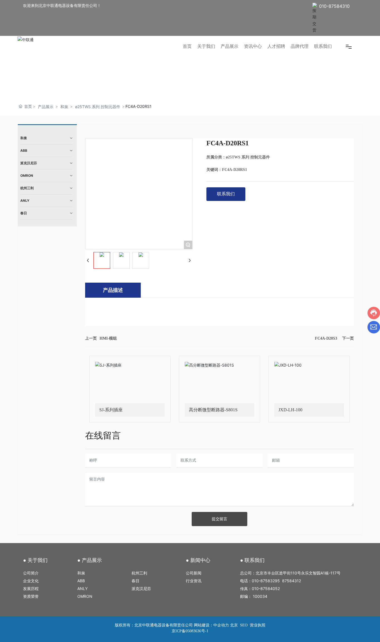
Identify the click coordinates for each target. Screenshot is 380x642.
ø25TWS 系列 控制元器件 (97, 106)
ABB (81, 580)
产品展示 (45, 106)
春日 (136, 580)
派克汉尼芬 (142, 588)
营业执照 (257, 625)
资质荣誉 (32, 596)
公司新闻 (193, 573)
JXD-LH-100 (290, 409)
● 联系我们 (252, 560)
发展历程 (34, 588)
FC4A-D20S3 (326, 338)
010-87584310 (334, 6)
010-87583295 (266, 580)
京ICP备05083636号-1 (190, 631)
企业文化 (32, 580)
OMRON (86, 596)
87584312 (291, 580)
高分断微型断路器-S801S (213, 409)
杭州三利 (139, 573)
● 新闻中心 (198, 560)
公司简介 (32, 573)
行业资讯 (193, 580)
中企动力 (221, 625)
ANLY (82, 588)
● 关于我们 (35, 560)
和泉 (64, 106)
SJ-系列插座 (111, 409)
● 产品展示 (89, 560)
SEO (243, 625)
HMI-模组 (108, 338)
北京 (234, 625)
